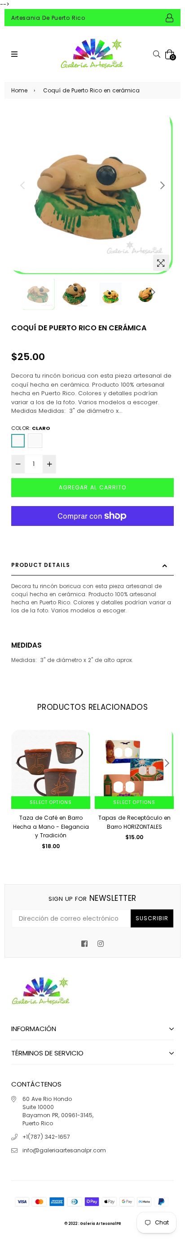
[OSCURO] (35, 440)
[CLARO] (18, 440)
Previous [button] (22, 185)
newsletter (92, 898)
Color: (30, 428)
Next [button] (162, 185)
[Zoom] (161, 263)
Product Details (40, 565)
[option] (92, 193)
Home (19, 90)
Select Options (51, 802)
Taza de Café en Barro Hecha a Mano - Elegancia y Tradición (51, 826)
